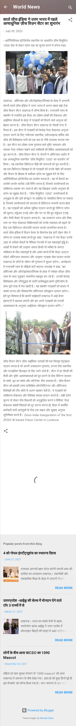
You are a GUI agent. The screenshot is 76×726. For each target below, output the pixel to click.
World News (26, 7)
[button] (70, 20)
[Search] (70, 8)
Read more (64, 588)
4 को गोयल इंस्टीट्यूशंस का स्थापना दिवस (29, 553)
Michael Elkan (47, 718)
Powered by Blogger (40, 710)
